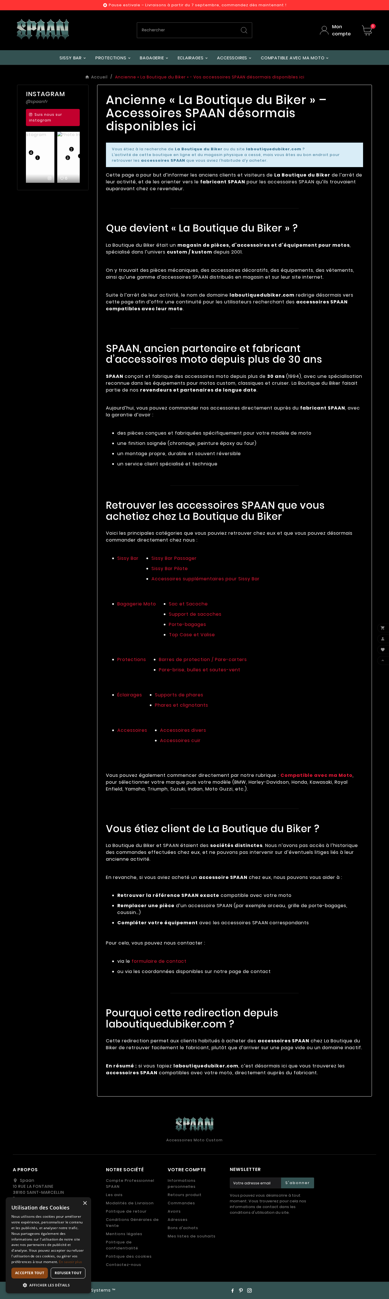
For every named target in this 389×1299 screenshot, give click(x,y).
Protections (131, 659)
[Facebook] (232, 1290)
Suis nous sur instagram (45, 117)
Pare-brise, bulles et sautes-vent (199, 669)
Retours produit (185, 1194)
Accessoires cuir (180, 740)
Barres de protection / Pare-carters (203, 659)
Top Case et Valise (192, 634)
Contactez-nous (123, 1264)
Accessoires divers (183, 730)
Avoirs (174, 1211)
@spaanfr (37, 101)
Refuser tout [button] (68, 1272)
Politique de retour (126, 1211)
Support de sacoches (195, 614)
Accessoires (132, 730)
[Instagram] (249, 1290)
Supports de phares (179, 695)
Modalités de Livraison (130, 1203)
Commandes (181, 1203)
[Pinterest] (241, 1290)
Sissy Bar (128, 558)
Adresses (178, 1219)
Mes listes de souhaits (192, 1236)
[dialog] (48, 1245)
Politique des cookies (129, 1256)
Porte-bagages (187, 624)
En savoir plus (70, 1261)
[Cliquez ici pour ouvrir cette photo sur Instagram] (73, 178)
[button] (48, 1285)
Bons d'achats (183, 1228)
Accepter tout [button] (29, 1272)
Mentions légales (124, 1234)
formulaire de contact (159, 961)
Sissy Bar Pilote (169, 568)
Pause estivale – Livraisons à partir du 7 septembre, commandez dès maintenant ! (197, 5)
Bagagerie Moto (136, 604)
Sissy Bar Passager (174, 558)
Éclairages (129, 695)
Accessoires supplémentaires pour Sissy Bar (205, 578)
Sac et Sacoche (188, 604)
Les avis (114, 1194)
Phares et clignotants (181, 705)
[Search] (244, 30)
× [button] (85, 1203)
